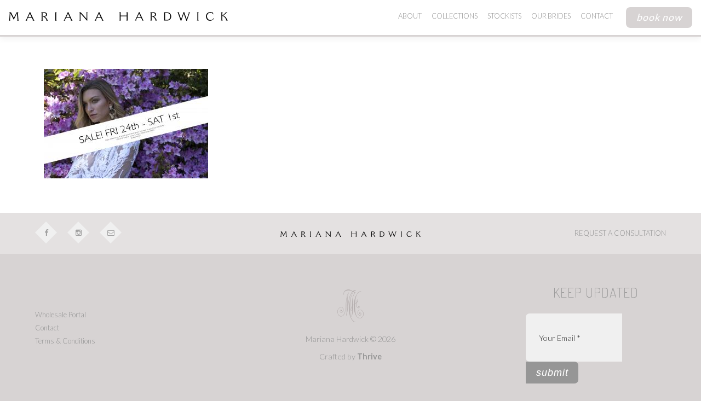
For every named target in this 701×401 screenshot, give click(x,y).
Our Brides (551, 15)
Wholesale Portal (60, 314)
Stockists (504, 15)
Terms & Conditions (65, 340)
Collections (455, 15)
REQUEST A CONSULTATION (620, 233)
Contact (597, 15)
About (410, 15)
